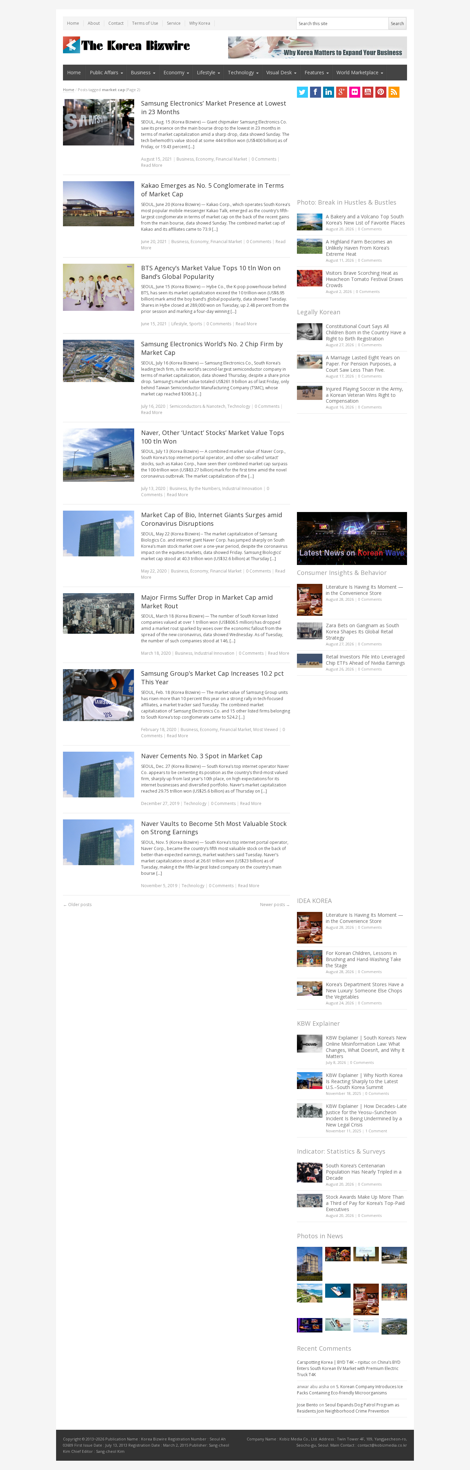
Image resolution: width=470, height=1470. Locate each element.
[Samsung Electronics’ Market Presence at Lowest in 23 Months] (98, 122)
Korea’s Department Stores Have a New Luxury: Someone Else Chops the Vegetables (365, 990)
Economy (173, 72)
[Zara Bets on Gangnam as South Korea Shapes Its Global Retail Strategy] (309, 630)
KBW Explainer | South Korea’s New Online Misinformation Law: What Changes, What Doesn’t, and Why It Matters (366, 1046)
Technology (241, 72)
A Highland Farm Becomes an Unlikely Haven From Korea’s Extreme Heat (359, 247)
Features (314, 72)
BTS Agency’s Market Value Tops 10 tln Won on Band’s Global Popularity (210, 272)
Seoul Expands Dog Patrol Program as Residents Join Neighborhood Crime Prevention (348, 1408)
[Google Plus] (341, 92)
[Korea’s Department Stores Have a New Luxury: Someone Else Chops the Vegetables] (309, 988)
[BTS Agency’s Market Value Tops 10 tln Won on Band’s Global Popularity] (98, 287)
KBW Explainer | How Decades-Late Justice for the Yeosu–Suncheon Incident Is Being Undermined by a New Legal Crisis (366, 1115)
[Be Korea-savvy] (127, 44)
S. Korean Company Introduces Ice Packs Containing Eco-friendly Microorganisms (350, 1390)
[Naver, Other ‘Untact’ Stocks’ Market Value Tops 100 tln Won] (98, 455)
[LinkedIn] (328, 92)
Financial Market (231, 159)
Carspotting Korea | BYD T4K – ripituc (333, 1362)
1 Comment (376, 1130)
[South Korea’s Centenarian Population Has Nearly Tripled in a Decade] (309, 1172)
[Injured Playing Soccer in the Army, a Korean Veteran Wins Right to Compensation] (309, 393)
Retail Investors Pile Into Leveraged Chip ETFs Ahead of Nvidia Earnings (365, 659)
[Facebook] (315, 92)
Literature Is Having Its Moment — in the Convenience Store (364, 590)
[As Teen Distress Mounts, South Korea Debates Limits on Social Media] (338, 1291)
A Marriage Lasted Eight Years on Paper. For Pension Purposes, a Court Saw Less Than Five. (363, 363)
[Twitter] (302, 92)
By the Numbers (204, 488)
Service (174, 23)
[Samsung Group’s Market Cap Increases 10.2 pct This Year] (98, 695)
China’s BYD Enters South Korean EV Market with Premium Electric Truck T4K (348, 1368)
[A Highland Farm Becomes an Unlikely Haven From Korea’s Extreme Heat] (309, 246)
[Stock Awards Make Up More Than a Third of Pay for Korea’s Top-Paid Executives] (309, 1200)
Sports (195, 324)
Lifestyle (206, 72)
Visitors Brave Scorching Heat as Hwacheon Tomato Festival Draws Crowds (364, 279)
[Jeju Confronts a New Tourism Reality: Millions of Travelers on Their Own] (309, 1293)
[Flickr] (354, 92)
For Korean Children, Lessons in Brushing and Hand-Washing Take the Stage (363, 959)
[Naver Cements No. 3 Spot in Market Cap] (98, 774)
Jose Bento (307, 1405)
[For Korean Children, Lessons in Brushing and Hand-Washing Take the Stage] (309, 958)
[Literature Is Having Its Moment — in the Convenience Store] (309, 600)
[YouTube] (367, 92)
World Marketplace (357, 72)
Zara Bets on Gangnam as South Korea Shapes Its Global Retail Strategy (362, 631)
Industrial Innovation (242, 488)
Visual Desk (279, 72)
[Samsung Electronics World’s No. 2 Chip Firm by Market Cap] (98, 361)
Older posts (77, 904)
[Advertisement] (348, 150)
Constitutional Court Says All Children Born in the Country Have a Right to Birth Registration (366, 332)
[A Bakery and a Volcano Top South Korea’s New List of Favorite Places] (309, 222)
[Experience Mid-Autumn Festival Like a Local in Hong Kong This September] (338, 1254)
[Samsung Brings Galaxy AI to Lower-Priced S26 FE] (338, 1324)
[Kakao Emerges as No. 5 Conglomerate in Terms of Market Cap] (98, 203)
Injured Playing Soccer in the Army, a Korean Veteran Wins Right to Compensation (364, 394)
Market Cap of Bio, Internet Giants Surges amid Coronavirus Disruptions (211, 519)
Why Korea (199, 23)
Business (141, 72)
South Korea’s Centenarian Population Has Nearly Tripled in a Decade (364, 1171)
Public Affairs (104, 72)
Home (73, 23)
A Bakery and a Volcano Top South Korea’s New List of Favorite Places (365, 219)
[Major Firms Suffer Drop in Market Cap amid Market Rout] (98, 613)
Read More (151, 165)
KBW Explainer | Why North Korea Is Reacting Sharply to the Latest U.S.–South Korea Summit (364, 1081)
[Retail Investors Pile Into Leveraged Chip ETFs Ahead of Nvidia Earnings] (309, 661)
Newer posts (275, 904)
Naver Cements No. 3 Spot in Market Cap (202, 756)
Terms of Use (145, 23)
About (94, 23)
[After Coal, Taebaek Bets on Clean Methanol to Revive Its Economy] (394, 1326)
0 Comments (370, 228)
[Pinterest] (380, 92)
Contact (116, 23)
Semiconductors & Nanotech (197, 406)
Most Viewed (265, 729)
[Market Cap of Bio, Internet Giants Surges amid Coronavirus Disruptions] (98, 533)
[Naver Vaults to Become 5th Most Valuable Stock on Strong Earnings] (98, 842)
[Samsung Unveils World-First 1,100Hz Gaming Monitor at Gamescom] (309, 1325)
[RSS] (393, 92)
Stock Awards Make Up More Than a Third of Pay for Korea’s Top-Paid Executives (365, 1203)
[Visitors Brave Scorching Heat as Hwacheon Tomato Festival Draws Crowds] (309, 278)
